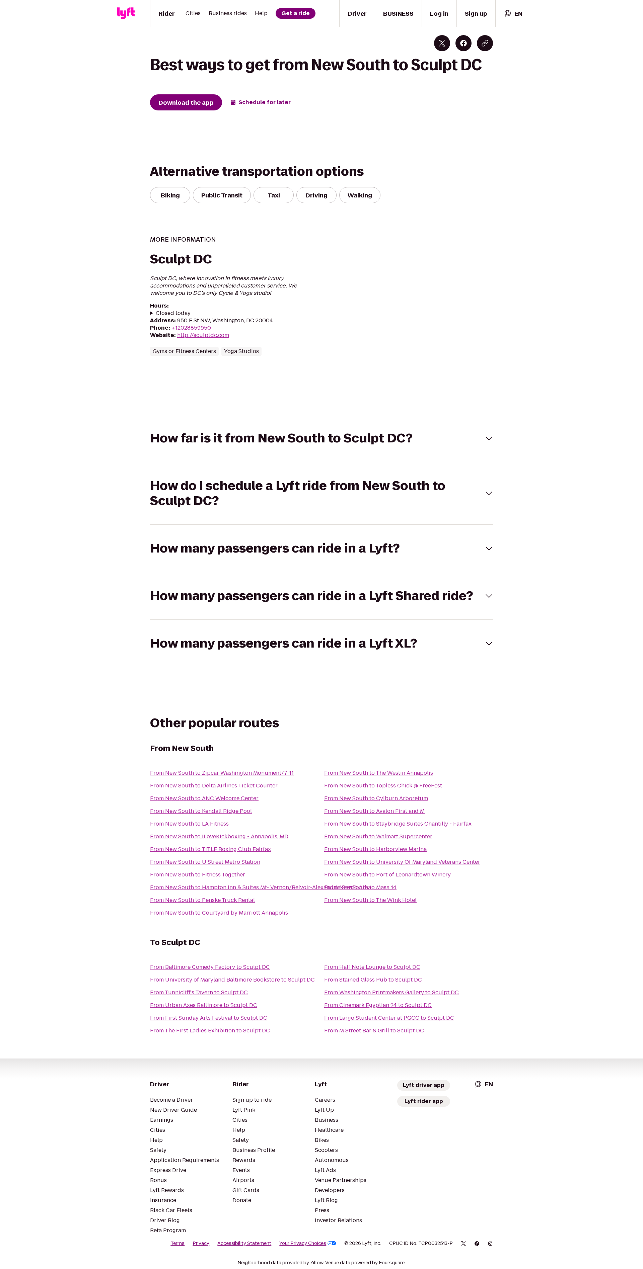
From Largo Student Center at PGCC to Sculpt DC (389, 1018)
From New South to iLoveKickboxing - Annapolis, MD (219, 836)
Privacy (201, 1243)
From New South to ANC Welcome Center (204, 798)
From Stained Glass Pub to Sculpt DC (373, 980)
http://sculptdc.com (203, 335)
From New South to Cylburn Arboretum (376, 798)
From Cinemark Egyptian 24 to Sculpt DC (378, 1005)
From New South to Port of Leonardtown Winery (387, 874)
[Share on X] (442, 43)
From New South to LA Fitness (189, 824)
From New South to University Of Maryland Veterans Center (402, 862)
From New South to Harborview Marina (375, 849)
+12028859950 (191, 328)
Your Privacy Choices (302, 1243)
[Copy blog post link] (485, 43)
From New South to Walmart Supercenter (378, 836)
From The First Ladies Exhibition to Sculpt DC (210, 1030)
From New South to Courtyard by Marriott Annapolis (219, 913)
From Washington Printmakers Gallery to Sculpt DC (391, 992)
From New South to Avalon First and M (374, 811)
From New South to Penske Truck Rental (202, 900)
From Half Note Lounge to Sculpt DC (372, 967)
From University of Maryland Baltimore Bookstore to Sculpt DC (232, 980)
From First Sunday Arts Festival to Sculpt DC (208, 1018)
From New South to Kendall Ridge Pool (201, 811)
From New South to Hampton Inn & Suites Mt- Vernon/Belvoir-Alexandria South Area (260, 887)
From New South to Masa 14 (360, 887)
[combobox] (513, 13)
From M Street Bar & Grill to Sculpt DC (374, 1030)
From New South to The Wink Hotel (370, 900)
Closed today (173, 313)
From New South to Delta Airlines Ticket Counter (214, 785)
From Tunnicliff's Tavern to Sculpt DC (199, 992)
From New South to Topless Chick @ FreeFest (383, 785)
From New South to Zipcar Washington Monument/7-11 (222, 773)
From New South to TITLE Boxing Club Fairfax (210, 849)
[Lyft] (126, 13)
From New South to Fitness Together (197, 874)
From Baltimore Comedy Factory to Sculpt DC (210, 967)
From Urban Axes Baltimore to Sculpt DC (203, 1005)
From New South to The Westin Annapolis (378, 773)
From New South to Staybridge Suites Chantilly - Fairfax (398, 824)
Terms (177, 1243)
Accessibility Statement (244, 1243)
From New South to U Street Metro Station (205, 862)
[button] (321, 438)
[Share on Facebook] (463, 43)
